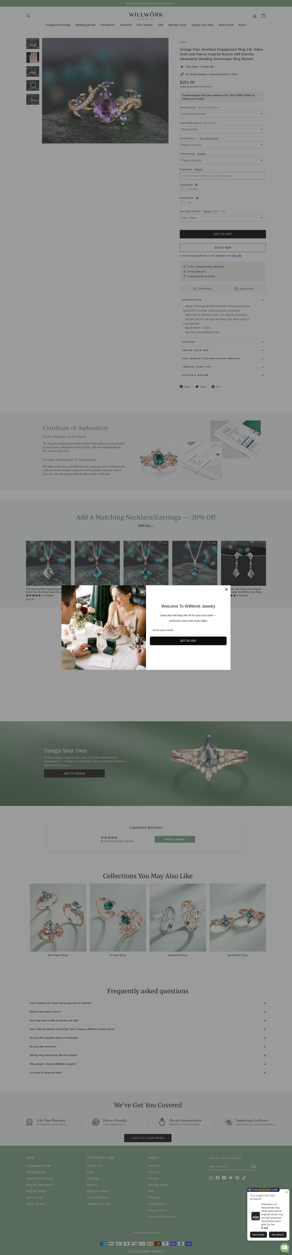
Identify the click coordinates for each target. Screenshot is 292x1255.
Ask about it (278, 1234)
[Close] (226, 589)
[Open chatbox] (284, 1248)
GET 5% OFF (188, 640)
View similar (258, 1234)
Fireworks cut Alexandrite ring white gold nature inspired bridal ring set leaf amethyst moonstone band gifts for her (272, 1214)
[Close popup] (286, 1192)
